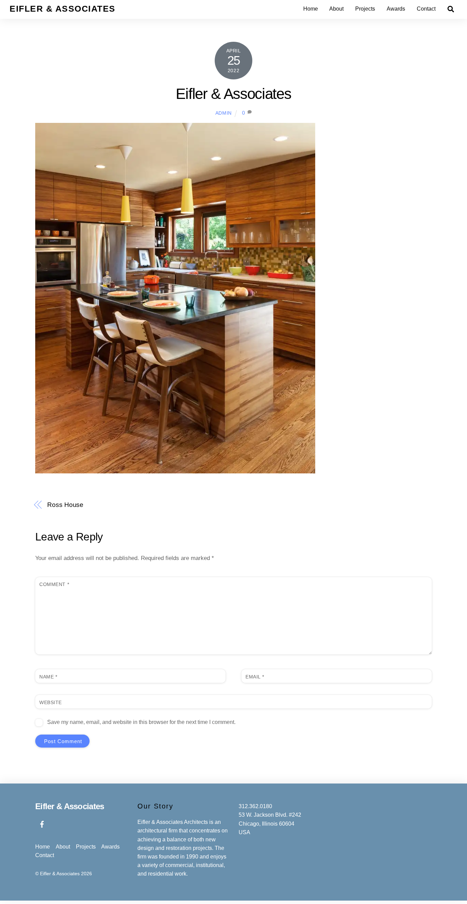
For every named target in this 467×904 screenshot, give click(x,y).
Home (310, 9)
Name (48, 676)
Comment (54, 584)
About (336, 9)
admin (223, 113)
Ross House (65, 504)
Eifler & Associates (233, 93)
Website (50, 702)
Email (254, 676)
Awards (396, 9)
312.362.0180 (255, 806)
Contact (426, 9)
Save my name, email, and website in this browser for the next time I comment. (141, 722)
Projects (365, 9)
